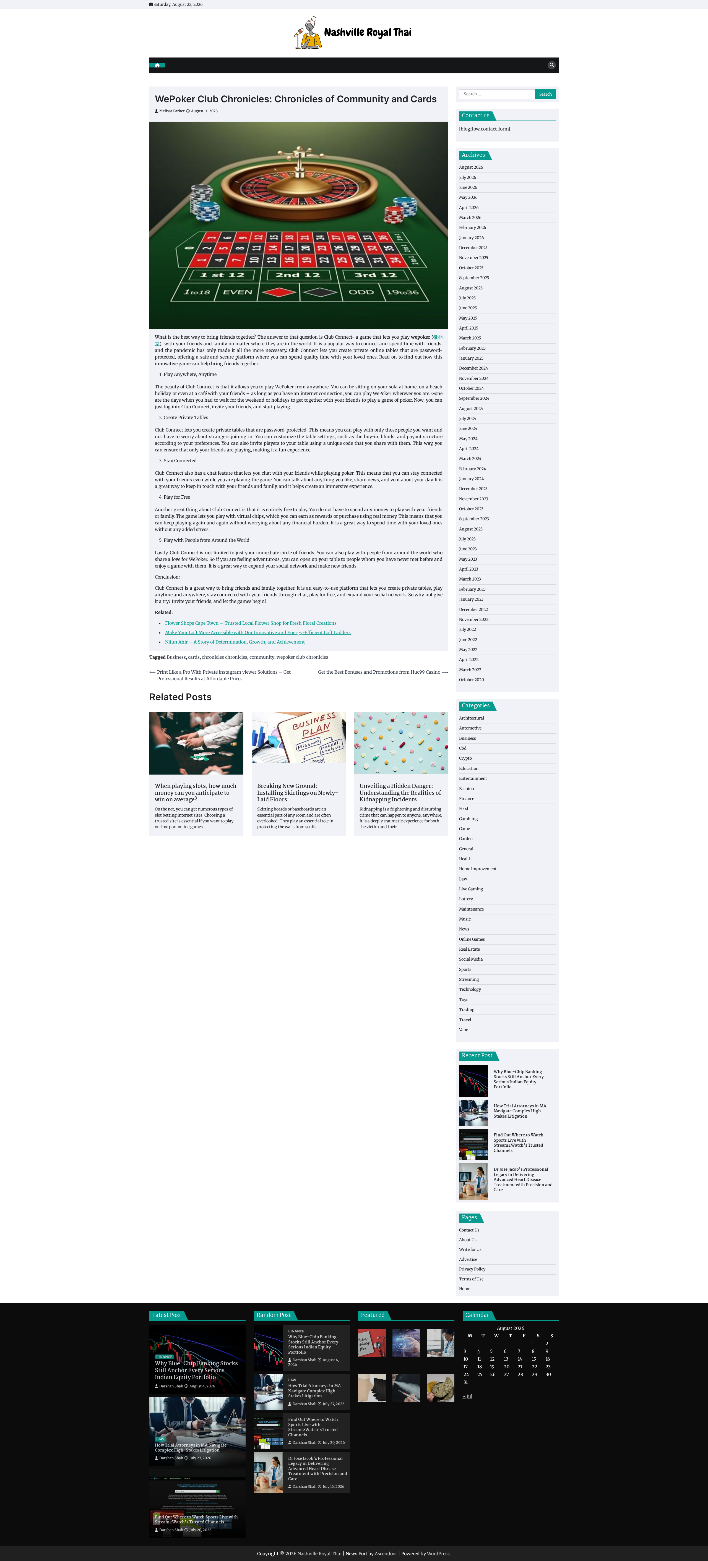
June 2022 (468, 639)
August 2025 (471, 288)
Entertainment (473, 778)
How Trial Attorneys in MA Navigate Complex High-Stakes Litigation (520, 1111)
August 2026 (471, 167)
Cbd (463, 748)
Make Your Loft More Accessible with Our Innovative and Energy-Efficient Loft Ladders (258, 632)
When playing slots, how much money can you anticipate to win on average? (195, 793)
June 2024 (468, 428)
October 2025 (471, 267)
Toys (463, 999)
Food (463, 808)
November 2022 (473, 619)
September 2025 (474, 277)
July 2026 (467, 177)
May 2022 (468, 649)
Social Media (471, 959)
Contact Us (469, 1230)
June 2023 (468, 549)
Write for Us (470, 1249)
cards (194, 657)
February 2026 (472, 227)
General (466, 848)
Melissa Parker (172, 111)
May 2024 (468, 438)
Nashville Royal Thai (320, 1553)
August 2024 (471, 408)
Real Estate (469, 949)
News (464, 929)
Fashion (466, 788)
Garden (466, 838)
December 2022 (473, 609)
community (261, 657)
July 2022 (467, 629)
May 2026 (468, 197)
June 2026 (468, 187)
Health (465, 858)
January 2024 (471, 478)
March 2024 (470, 458)
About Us (468, 1239)
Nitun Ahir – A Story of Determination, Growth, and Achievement (235, 642)
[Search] (552, 65)
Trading (467, 1009)
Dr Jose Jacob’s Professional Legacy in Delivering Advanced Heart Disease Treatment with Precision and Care (523, 1180)
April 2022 (468, 659)
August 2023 (471, 529)
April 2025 (468, 328)
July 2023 (467, 539)
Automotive (470, 728)
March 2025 (470, 338)
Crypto (465, 758)
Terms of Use (471, 1279)
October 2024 (471, 388)
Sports (465, 969)
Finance (466, 798)
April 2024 (469, 448)
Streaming (469, 979)
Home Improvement (478, 868)
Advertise (468, 1259)
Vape (463, 1029)
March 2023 (470, 579)
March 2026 (470, 217)
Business (176, 657)
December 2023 (473, 488)
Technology (470, 989)
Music (465, 919)
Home (464, 1288)
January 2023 (471, 599)
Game (464, 828)
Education (468, 768)
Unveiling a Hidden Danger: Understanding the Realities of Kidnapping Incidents (400, 793)
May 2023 (468, 559)
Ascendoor (386, 1553)
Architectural (471, 718)
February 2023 (472, 589)
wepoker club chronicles (302, 657)
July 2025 (467, 298)
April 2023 (468, 569)
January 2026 (471, 237)
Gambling (468, 818)
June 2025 (468, 307)
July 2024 (467, 418)
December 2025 (473, 247)
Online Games (472, 939)
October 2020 (471, 679)
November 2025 (473, 257)
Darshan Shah (171, 1386)
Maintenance (471, 909)
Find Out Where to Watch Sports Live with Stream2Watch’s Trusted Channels (518, 1143)
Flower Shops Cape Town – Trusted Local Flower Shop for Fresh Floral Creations (251, 623)
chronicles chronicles (224, 657)
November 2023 (473, 498)
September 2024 (474, 398)
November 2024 (474, 378)
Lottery (466, 898)
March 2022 (470, 669)
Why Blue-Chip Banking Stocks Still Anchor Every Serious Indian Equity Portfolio (519, 1080)
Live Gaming (471, 889)
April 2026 (469, 207)
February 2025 (472, 348)
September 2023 (474, 518)
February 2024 (472, 468)
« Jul (467, 1396)
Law (463, 879)
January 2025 (471, 358)
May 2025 (468, 318)
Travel (465, 1019)
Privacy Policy (472, 1269)
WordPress (438, 1553)
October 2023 (471, 508)
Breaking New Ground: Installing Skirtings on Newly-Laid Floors (297, 793)
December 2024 (473, 368)
